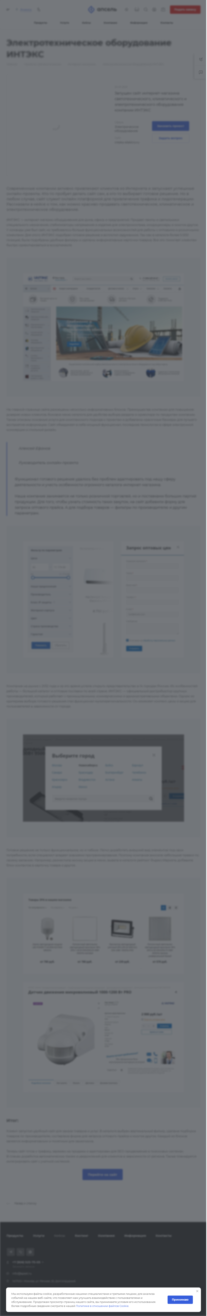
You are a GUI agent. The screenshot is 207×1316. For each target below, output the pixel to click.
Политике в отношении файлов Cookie (102, 1306)
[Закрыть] (194, 1291)
